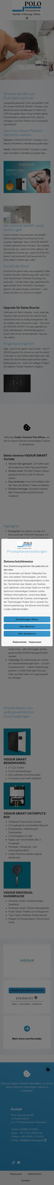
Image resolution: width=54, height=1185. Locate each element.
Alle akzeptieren (27, 633)
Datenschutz (20, 642)
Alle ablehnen (27, 626)
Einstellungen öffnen (27, 619)
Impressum (35, 642)
